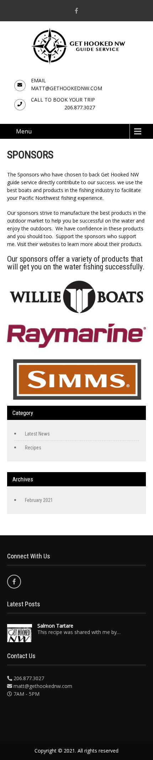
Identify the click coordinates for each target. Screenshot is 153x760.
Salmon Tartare (55, 626)
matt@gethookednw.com (66, 88)
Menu (24, 131)
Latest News (37, 434)
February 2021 (39, 500)
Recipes (33, 447)
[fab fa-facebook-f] (76, 11)
